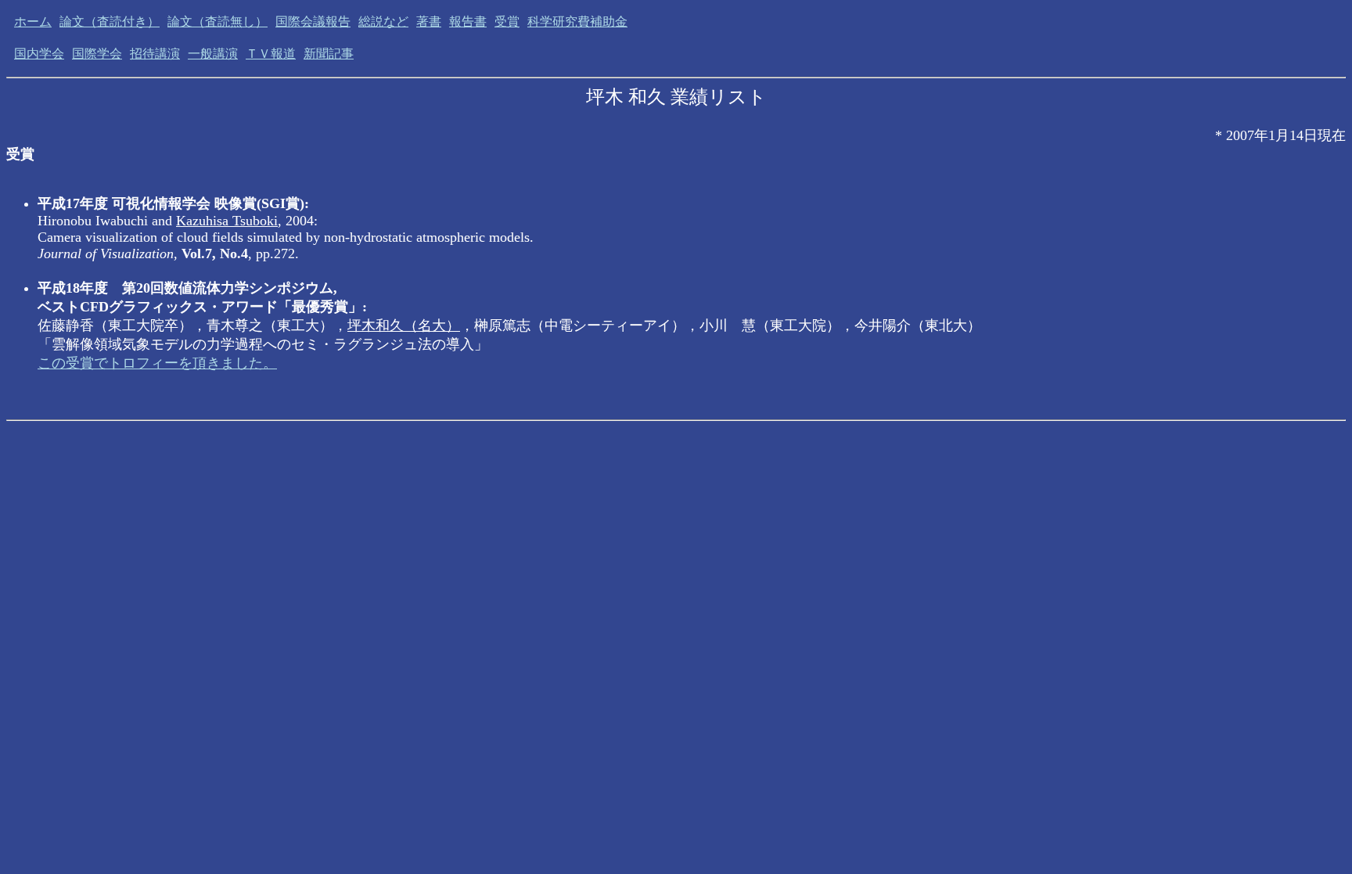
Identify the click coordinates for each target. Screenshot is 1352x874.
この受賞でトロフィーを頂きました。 (157, 363)
